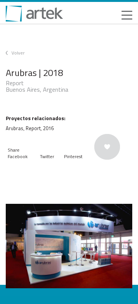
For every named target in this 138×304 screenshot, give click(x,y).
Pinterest (73, 156)
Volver (18, 53)
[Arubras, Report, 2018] (69, 246)
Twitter (47, 156)
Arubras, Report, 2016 (30, 128)
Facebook (18, 156)
